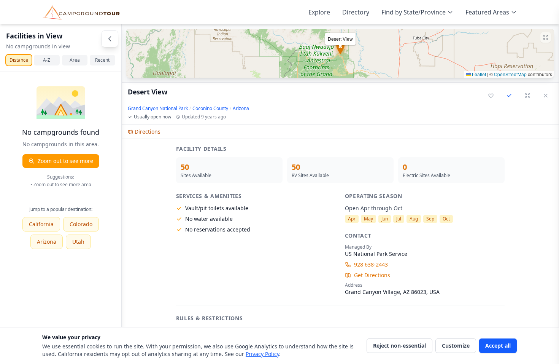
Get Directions (372, 275)
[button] (340, 53)
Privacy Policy (262, 354)
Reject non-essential (399, 345)
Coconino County (210, 108)
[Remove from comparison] (509, 95)
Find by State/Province (413, 12)
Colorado (81, 224)
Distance (19, 60)
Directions (147, 131)
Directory (355, 12)
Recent (102, 60)
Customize (456, 345)
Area (75, 60)
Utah (78, 241)
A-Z (46, 60)
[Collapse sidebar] (110, 38)
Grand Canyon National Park (158, 108)
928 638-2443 (371, 264)
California (41, 224)
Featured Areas (487, 12)
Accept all (498, 345)
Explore (319, 12)
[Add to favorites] (491, 95)
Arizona (46, 241)
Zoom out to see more (65, 160)
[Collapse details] (527, 95)
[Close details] (545, 95)
